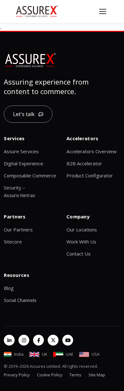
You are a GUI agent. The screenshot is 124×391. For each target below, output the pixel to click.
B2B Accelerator (84, 163)
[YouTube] (67, 340)
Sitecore (13, 241)
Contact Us (78, 253)
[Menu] (102, 11)
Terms (75, 375)
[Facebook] (38, 340)
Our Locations (81, 229)
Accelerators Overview (91, 151)
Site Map (96, 375)
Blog (9, 288)
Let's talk (24, 114)
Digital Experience (23, 163)
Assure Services (21, 151)
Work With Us (81, 241)
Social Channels (20, 300)
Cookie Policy (49, 375)
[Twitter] (53, 340)
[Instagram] (23, 340)
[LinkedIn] (9, 340)
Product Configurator (89, 175)
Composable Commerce (30, 175)
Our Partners (18, 229)
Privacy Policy (17, 375)
